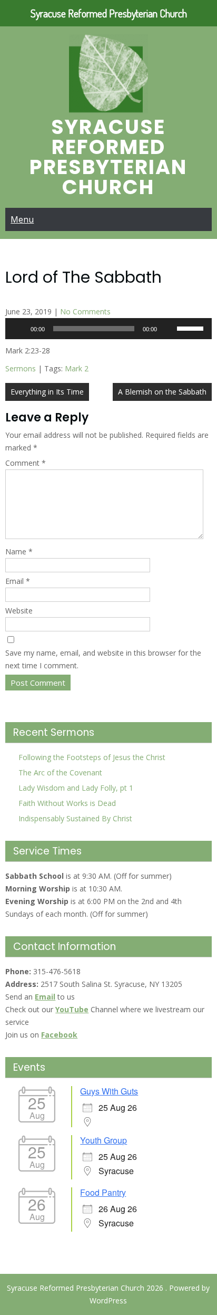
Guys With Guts (109, 1091)
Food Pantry (103, 1192)
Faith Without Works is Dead (67, 803)
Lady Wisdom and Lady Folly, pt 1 (75, 788)
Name (19, 551)
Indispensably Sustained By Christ (75, 818)
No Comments (85, 311)
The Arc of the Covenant (60, 772)
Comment (25, 463)
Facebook (59, 1035)
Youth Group (103, 1140)
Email (17, 581)
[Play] (19, 328)
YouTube (71, 1009)
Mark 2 (76, 368)
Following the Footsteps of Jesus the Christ (91, 757)
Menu (22, 219)
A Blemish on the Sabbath (162, 392)
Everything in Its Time (47, 392)
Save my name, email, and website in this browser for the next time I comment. (103, 659)
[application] (108, 328)
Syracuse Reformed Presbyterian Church (108, 157)
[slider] (191, 327)
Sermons (20, 368)
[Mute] (168, 328)
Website (19, 611)
